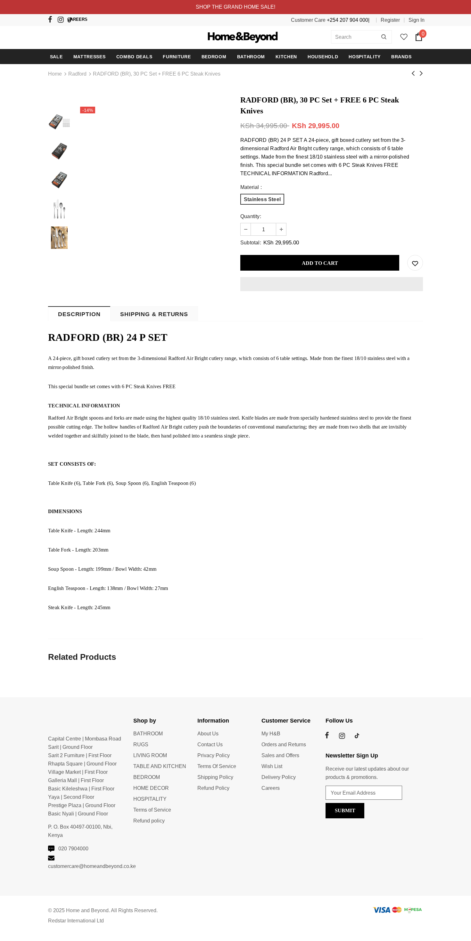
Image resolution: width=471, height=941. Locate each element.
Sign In (417, 20)
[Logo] (235, 36)
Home (55, 74)
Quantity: (250, 216)
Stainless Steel (262, 199)
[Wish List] (415, 263)
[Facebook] (52, 21)
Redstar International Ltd (76, 920)
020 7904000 (73, 848)
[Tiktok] (71, 20)
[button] (331, 284)
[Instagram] (62, 21)
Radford (77, 74)
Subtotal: (250, 242)
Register (390, 20)
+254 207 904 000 (347, 20)
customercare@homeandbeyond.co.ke (92, 866)
